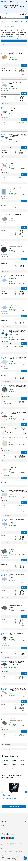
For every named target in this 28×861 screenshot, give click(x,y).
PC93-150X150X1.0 (3, 108)
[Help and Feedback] (25, 858)
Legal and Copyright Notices (16, 843)
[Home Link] (7, 14)
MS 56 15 (3, 134)
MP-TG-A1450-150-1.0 (4, 465)
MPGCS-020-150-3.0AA (4, 575)
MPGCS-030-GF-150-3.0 (4, 520)
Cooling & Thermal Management (12, 21)
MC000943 (3, 385)
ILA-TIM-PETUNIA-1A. (4, 491)
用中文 (2, 848)
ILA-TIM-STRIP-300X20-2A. (4, 689)
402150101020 (4, 661)
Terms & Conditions (5, 844)
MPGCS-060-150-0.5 (4, 547)
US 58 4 (2, 330)
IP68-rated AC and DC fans (9, 798)
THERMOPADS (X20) (4, 53)
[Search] (26, 17)
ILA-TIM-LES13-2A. (4, 719)
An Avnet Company (5, 851)
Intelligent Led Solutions (20, 38)
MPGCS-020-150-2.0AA (4, 276)
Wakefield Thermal (14, 36)
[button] (2, 14)
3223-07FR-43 (4, 187)
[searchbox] (13, 17)
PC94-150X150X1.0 (3, 413)
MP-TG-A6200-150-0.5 (4, 634)
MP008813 (3, 161)
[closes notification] (26, 1)
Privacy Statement (5, 843)
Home (2, 21)
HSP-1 (2, 82)
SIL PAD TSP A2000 (3, 358)
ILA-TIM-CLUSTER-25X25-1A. (3, 603)
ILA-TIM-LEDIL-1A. (4, 215)
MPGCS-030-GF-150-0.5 (4, 304)
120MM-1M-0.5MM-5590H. (4, 438)
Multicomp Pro (4, 36)
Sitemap (22, 844)
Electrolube (10, 38)
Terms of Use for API (14, 844)
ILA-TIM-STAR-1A (4, 245)
